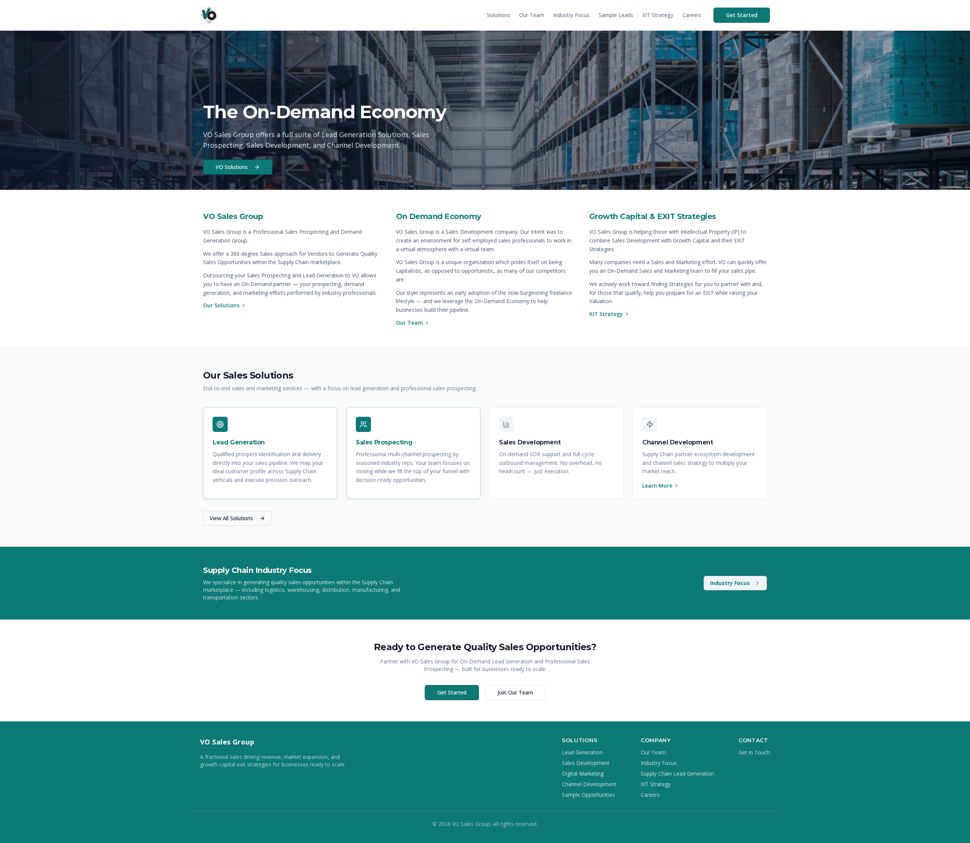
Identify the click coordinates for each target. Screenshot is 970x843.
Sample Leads (616, 15)
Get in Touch (754, 752)
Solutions (498, 15)
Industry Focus (571, 15)
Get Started (741, 15)
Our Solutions (221, 305)
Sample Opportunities (588, 794)
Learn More (657, 485)
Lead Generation (582, 752)
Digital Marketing (583, 773)
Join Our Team (515, 692)
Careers (691, 15)
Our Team (531, 15)
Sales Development (586, 762)
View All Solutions (231, 518)
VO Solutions (232, 166)
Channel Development (589, 784)
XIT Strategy (657, 15)
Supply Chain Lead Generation (677, 773)
